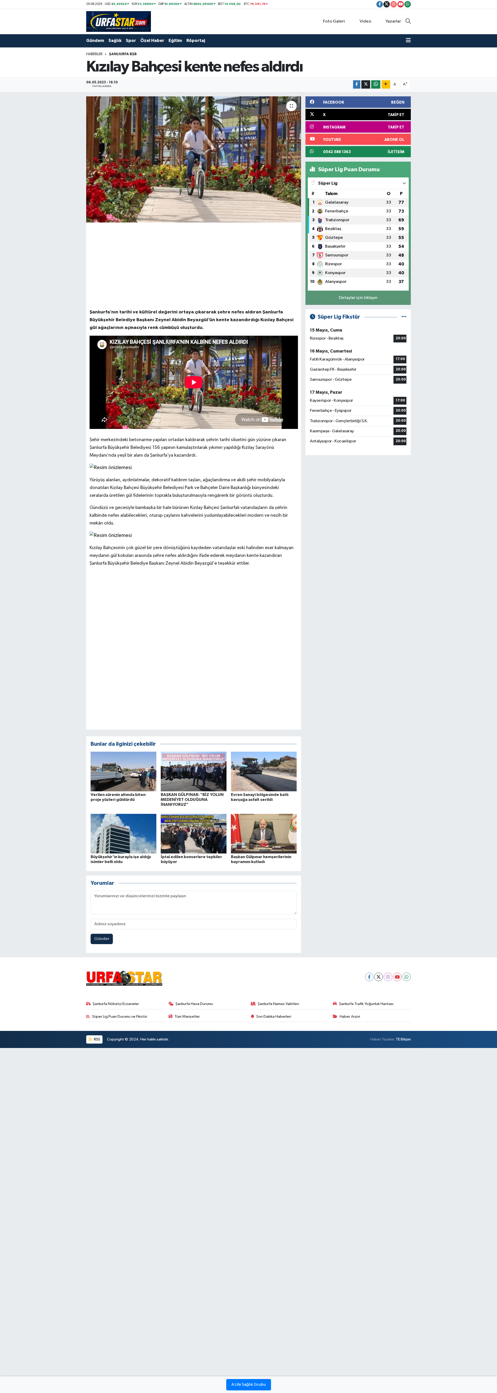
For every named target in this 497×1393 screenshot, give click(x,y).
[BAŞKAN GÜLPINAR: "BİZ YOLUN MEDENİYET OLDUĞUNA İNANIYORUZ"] (193, 771)
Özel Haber (152, 40)
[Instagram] (388, 977)
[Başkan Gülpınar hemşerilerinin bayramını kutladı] (264, 833)
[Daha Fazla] (386, 84)
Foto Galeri (334, 21)
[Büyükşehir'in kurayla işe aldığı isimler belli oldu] (123, 833)
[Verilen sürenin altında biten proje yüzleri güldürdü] (123, 771)
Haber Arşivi (350, 1016)
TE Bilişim (403, 1039)
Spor (131, 40)
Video (365, 21)
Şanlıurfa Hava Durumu (194, 1004)
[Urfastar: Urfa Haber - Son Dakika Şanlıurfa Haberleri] (118, 21)
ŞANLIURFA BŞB (123, 54)
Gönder (101, 939)
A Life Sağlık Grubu (248, 1385)
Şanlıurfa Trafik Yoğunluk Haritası (366, 1004)
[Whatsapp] (406, 977)
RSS (96, 1039)
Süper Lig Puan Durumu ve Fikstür (119, 1016)
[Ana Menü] (408, 40)
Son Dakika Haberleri (273, 1016)
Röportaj (195, 40)
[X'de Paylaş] (365, 84)
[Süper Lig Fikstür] (403, 317)
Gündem (95, 40)
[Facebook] (369, 977)
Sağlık (114, 40)
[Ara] (408, 21)
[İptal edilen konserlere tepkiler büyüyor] (193, 833)
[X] (378, 977)
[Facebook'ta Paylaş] (356, 84)
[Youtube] (397, 977)
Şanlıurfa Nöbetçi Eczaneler (116, 1004)
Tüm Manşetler (187, 1016)
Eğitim (175, 40)
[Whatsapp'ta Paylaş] (375, 84)
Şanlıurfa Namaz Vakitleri (278, 1004)
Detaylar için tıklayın (358, 298)
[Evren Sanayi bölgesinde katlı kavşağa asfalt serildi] (264, 771)
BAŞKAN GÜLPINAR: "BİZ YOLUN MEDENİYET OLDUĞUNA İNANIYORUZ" (192, 800)
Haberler (94, 54)
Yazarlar (393, 21)
